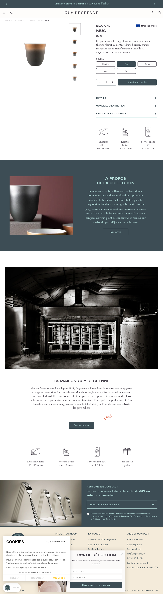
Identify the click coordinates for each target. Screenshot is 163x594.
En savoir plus (81, 425)
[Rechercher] (11, 12)
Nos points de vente (98, 545)
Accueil (8, 20)
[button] (12, 587)
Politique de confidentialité (145, 590)
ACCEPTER (59, 578)
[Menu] (3, 12)
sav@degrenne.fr (136, 554)
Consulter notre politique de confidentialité (26, 567)
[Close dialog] (121, 554)
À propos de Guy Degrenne (102, 540)
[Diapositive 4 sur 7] (74, 66)
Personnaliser (36, 578)
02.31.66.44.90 (134, 558)
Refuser (14, 578)
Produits (18, 20)
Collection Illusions (33, 20)
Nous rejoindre (134, 545)
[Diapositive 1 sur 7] (74, 29)
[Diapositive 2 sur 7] (74, 41)
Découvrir (115, 232)
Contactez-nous (135, 540)
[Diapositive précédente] (6, 3)
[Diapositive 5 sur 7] (74, 78)
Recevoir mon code (96, 585)
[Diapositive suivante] (154, 3)
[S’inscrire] (153, 504)
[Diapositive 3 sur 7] (74, 54)
